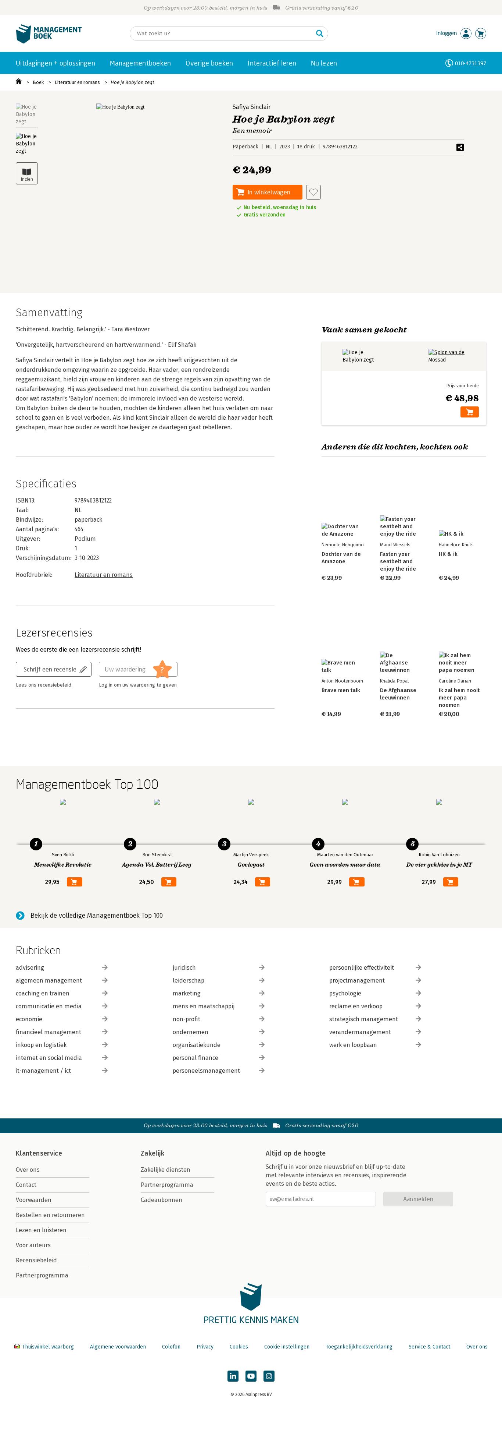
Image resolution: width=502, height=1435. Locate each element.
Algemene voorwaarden (118, 1347)
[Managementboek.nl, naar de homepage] (49, 42)
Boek (38, 82)
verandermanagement (360, 1032)
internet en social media (49, 1057)
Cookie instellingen (286, 1347)
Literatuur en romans (77, 82)
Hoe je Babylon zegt (132, 82)
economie (29, 1019)
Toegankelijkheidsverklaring (359, 1347)
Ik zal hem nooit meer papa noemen (459, 697)
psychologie (345, 993)
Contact (26, 1184)
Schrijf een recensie (50, 669)
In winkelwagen (269, 191)
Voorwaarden (33, 1199)
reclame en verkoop (356, 1006)
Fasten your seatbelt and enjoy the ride (398, 561)
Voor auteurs (33, 1245)
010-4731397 (470, 63)
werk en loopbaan (353, 1044)
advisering (30, 967)
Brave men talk (341, 690)
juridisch (184, 967)
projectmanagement (357, 980)
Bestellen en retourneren (50, 1215)
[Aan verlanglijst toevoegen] (313, 192)
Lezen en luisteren (41, 1230)
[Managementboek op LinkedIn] (233, 1376)
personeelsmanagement (206, 1070)
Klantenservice (39, 1153)
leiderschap (188, 980)
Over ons (28, 1169)
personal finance (195, 1057)
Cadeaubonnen (161, 1199)
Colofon (171, 1347)
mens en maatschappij (203, 1006)
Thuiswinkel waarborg (48, 1347)
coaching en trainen (42, 993)
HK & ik (448, 554)
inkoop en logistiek (41, 1044)
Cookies (239, 1347)
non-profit (186, 1019)
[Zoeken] (320, 33)
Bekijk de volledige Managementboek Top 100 (97, 916)
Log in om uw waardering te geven (138, 685)
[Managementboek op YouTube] (251, 1376)
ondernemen (190, 1032)
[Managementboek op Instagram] (269, 1376)
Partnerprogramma (42, 1275)
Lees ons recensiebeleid (43, 685)
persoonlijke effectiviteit (361, 967)
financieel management (48, 1032)
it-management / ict (43, 1070)
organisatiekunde (196, 1044)
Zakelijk (152, 1153)
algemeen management (49, 980)
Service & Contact (429, 1347)
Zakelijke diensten (165, 1169)
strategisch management (363, 1019)
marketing (187, 993)
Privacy (205, 1347)
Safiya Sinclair (251, 106)
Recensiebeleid (36, 1260)
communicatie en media (49, 1006)
